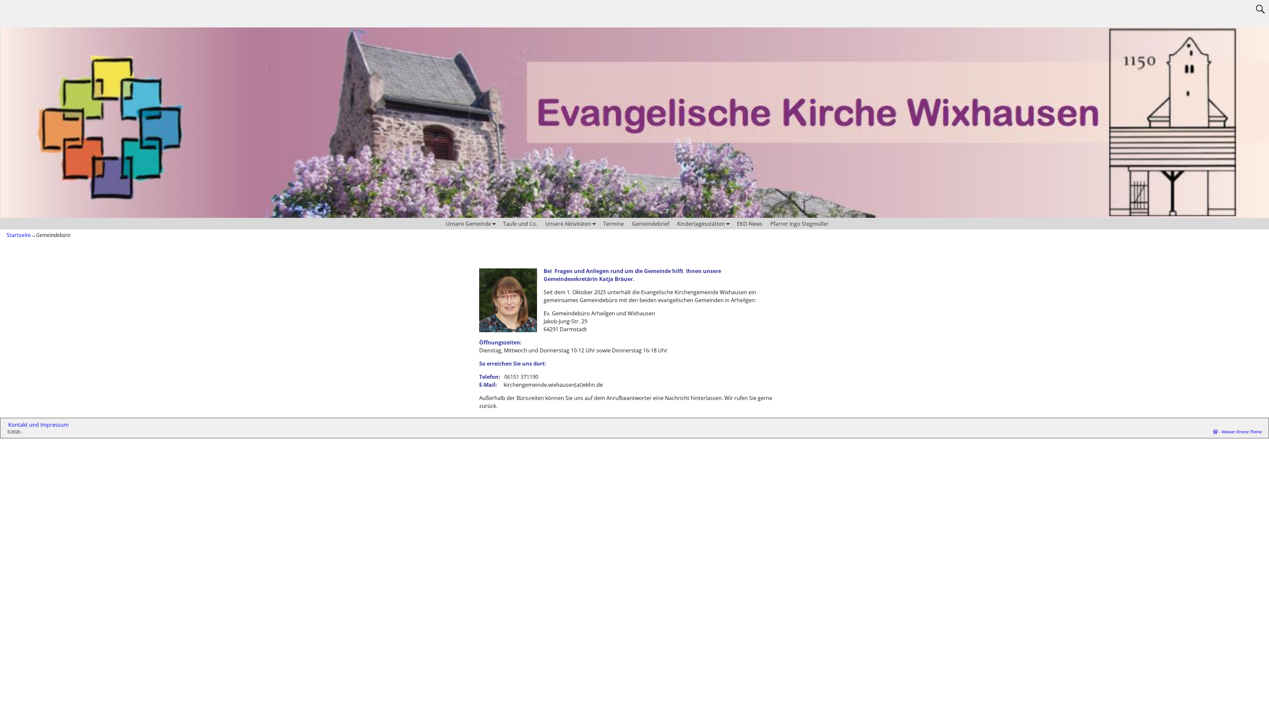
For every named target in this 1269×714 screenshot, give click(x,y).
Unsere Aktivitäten (568, 223)
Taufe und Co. (520, 223)
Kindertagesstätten (701, 223)
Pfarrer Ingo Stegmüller (799, 223)
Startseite (19, 235)
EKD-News (749, 223)
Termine (613, 223)
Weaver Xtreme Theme (1241, 432)
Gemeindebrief (650, 223)
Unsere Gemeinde (468, 223)
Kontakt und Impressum (36, 424)
